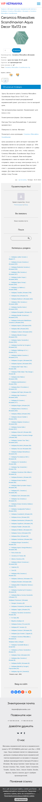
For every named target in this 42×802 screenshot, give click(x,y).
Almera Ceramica (17, 559)
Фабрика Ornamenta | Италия (21, 606)
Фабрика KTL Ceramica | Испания (18, 492)
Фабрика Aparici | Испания (21, 326)
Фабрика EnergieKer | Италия (21, 312)
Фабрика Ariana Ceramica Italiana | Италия (21, 505)
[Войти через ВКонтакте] (15, 692)
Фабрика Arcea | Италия (20, 517)
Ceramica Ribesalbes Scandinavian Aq (17, 67)
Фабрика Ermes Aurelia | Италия (17, 482)
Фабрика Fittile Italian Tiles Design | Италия (21, 373)
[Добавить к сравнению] (5, 81)
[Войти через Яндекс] (22, 692)
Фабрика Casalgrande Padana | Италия (19, 510)
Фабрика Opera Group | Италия (17, 284)
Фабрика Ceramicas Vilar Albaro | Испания (20, 473)
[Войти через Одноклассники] (29, 692)
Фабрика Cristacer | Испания (21, 630)
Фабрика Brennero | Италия (21, 477)
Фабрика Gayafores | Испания (22, 524)
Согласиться (21, 799)
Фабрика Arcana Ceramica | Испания (18, 263)
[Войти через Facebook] (19, 692)
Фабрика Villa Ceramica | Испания (18, 273)
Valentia (15, 567)
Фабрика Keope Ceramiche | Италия (19, 544)
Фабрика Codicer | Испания (21, 332)
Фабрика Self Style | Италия (21, 392)
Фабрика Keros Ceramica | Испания (18, 410)
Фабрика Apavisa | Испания (21, 364)
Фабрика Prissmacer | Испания (18, 600)
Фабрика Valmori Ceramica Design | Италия (21, 436)
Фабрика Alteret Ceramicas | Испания (19, 563)
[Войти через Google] (26, 692)
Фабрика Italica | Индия (16, 642)
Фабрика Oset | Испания (20, 496)
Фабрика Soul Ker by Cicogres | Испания (20, 346)
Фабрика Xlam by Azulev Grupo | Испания (20, 487)
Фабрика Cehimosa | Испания (21, 579)
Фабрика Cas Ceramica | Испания (17, 500)
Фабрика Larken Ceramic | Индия (18, 258)
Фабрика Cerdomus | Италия (21, 539)
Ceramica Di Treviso (18, 556)
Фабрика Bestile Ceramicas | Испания (19, 316)
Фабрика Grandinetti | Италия (21, 514)
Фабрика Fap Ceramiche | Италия (18, 468)
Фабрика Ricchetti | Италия (21, 446)
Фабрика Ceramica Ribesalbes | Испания (19, 638)
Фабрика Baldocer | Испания (22, 299)
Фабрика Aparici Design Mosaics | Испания (20, 549)
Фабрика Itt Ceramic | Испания (17, 402)
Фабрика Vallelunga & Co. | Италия (18, 351)
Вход (26, 205)
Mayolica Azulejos (17, 621)
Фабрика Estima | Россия (20, 624)
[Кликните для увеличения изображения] (21, 37)
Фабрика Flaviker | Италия (20, 527)
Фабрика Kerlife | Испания (20, 663)
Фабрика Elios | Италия (19, 536)
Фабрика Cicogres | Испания (21, 361)
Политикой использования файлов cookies (19, 796)
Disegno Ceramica (18, 603)
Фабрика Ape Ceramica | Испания (18, 396)
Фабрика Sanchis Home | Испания (18, 308)
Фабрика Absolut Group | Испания (18, 336)
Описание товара (12, 87)
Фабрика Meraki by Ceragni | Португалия (19, 668)
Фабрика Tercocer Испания (21, 449)
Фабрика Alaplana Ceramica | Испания (19, 423)
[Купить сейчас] (11, 75)
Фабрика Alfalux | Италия (20, 414)
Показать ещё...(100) (15, 674)
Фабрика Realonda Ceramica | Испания (19, 268)
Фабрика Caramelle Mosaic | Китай (19, 646)
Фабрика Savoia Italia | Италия (17, 428)
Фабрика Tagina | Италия (20, 610)
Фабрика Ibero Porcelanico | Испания (19, 388)
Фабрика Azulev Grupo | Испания (17, 278)
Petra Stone (16, 553)
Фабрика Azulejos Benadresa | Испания (19, 453)
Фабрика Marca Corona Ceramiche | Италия (21, 596)
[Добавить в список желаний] (17, 75)
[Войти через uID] (12, 692)
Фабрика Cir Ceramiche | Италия (18, 463)
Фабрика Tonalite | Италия (21, 293)
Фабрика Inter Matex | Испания (17, 378)
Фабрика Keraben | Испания (21, 582)
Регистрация (18, 205)
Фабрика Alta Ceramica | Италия (18, 575)
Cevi (13, 570)
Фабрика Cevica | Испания (21, 533)
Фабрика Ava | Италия (19, 296)
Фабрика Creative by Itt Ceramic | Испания (20, 591)
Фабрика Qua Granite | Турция (21, 634)
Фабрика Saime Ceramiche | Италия (19, 341)
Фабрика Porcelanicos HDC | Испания (19, 458)
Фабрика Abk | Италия (20, 329)
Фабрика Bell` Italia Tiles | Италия (18, 368)
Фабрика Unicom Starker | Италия (18, 418)
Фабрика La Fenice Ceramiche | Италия (20, 651)
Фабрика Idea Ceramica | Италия (18, 659)
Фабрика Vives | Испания (20, 655)
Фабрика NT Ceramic (19, 627)
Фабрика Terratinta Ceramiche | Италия (20, 614)
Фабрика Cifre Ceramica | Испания (18, 303)
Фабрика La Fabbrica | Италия (17, 289)
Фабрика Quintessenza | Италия (17, 383)
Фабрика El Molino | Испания (21, 530)
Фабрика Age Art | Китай (20, 672)
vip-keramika (22, 180)
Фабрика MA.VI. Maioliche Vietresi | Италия (21, 586)
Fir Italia (15, 618)
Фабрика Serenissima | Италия (22, 520)
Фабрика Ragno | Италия (20, 406)
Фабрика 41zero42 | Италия (21, 432)
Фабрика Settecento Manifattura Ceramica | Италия (20, 322)
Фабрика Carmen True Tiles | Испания (19, 442)
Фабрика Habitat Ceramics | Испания (18, 356)
